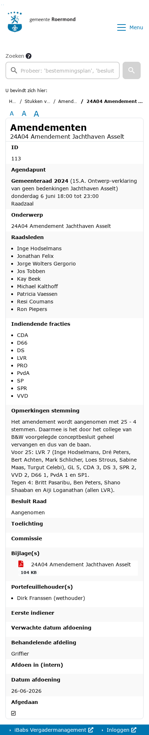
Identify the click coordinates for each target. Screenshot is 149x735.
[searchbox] (62, 70)
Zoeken (14, 56)
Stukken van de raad (47, 101)
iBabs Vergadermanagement (50, 730)
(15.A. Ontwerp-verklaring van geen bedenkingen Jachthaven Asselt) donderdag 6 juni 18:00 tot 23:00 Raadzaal (74, 192)
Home (15, 101)
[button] (132, 70)
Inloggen (118, 730)
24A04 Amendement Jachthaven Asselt (76, 568)
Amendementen (75, 101)
